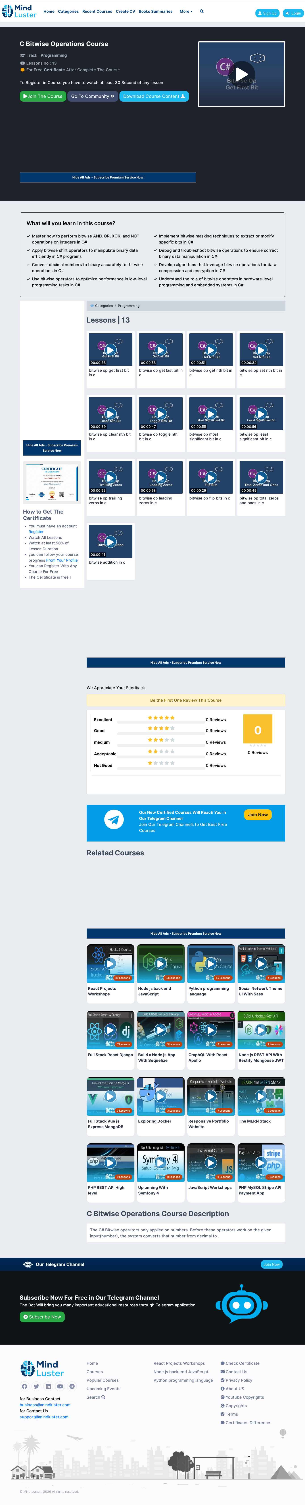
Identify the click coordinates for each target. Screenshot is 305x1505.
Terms (231, 1414)
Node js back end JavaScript (181, 1371)
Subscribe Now (44, 1317)
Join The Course (45, 96)
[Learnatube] (19, 9)
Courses (95, 1371)
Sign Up (270, 13)
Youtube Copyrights (244, 1397)
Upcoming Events (104, 1388)
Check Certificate (242, 1363)
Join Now (272, 1264)
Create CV (125, 11)
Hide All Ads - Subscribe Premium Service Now (107, 177)
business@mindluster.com (45, 1404)
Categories (68, 11)
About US (234, 1388)
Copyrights (236, 1405)
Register (36, 531)
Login (295, 13)
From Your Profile (62, 560)
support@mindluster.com (44, 1417)
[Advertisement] (108, 139)
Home (49, 11)
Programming (129, 306)
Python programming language (183, 1380)
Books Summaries (156, 11)
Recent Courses (97, 11)
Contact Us (236, 1371)
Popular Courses (103, 1380)
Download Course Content (152, 96)
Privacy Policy (238, 1380)
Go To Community (91, 96)
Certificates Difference (247, 1422)
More (185, 11)
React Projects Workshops (179, 1363)
